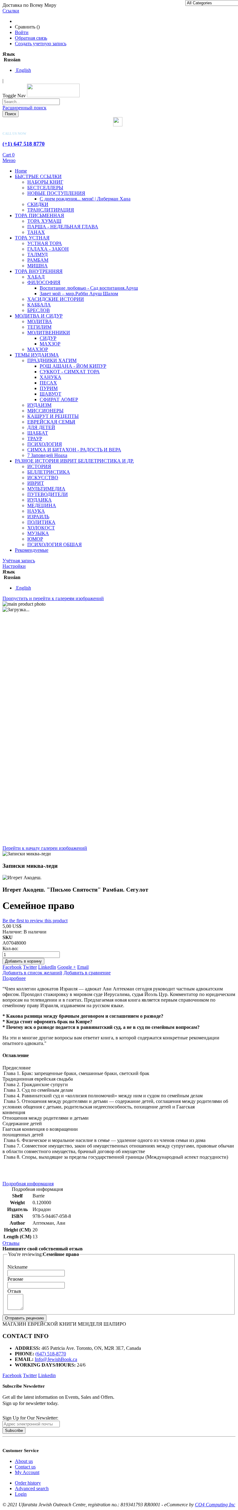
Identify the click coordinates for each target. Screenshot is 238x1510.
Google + (66, 967)
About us (24, 1461)
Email (83, 967)
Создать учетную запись (40, 43)
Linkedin (47, 1375)
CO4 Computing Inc (215, 1504)
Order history (28, 1483)
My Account (27, 1472)
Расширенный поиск (24, 107)
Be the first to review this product (35, 920)
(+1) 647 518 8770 (23, 144)
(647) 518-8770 (50, 1353)
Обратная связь (31, 38)
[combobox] (31, 102)
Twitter (30, 967)
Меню (8, 160)
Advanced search (32, 1488)
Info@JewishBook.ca (56, 1359)
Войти (22, 32)
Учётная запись (18, 560)
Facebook (12, 967)
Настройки (14, 566)
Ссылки (10, 10)
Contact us (25, 1466)
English (23, 70)
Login (21, 1494)
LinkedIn (47, 967)
